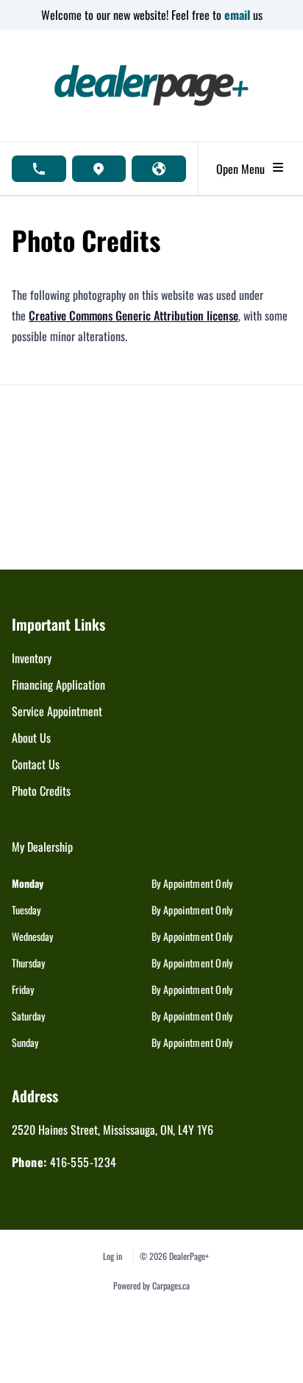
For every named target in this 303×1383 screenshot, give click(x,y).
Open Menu (243, 169)
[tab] (42, 854)
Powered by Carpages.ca (151, 1285)
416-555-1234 (83, 1162)
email (238, 15)
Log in (112, 1256)
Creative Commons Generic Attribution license (133, 315)
